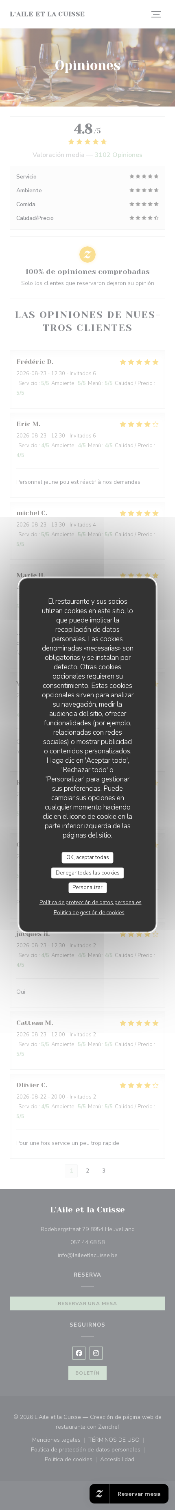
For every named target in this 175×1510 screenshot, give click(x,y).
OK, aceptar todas (87, 857)
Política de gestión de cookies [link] (89, 912)
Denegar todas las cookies (88, 872)
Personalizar (87, 887)
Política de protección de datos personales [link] (90, 902)
